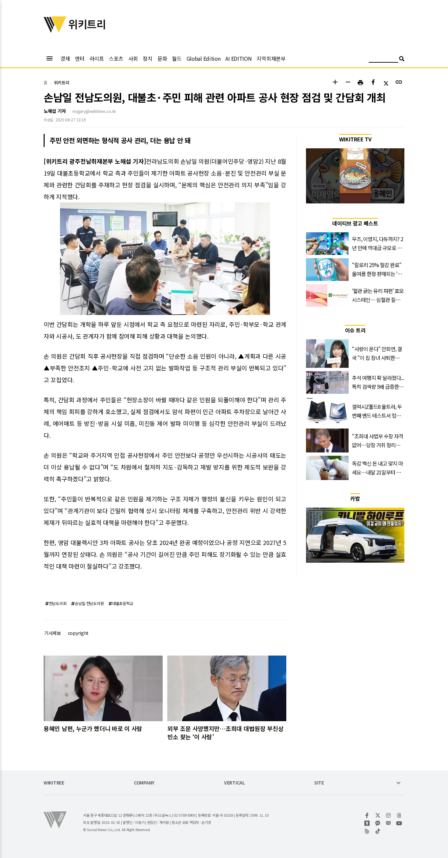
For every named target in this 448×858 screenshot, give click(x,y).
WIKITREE (54, 783)
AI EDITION (238, 58)
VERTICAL (234, 783)
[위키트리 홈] (55, 30)
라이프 (97, 58)
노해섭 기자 (55, 111)
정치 (147, 58)
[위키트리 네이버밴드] (367, 831)
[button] (335, 83)
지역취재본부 (270, 58)
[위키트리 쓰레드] (399, 815)
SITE (319, 783)
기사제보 (52, 633)
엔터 (79, 58)
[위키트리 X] (378, 815)
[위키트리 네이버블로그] (388, 823)
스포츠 (116, 58)
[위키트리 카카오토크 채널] (378, 823)
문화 (162, 58)
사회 (133, 58)
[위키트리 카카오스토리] (367, 823)
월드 (176, 58)
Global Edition (204, 58)
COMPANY (144, 783)
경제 (65, 58)
